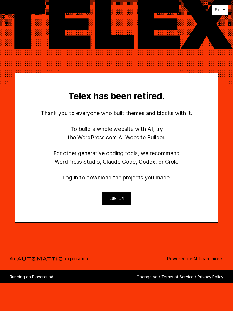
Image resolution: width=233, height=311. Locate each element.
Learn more (210, 258)
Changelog (147, 276)
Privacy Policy (210, 276)
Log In (116, 198)
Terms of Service (177, 276)
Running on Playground (31, 276)
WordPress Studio (77, 162)
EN (217, 9)
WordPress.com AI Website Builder (120, 137)
